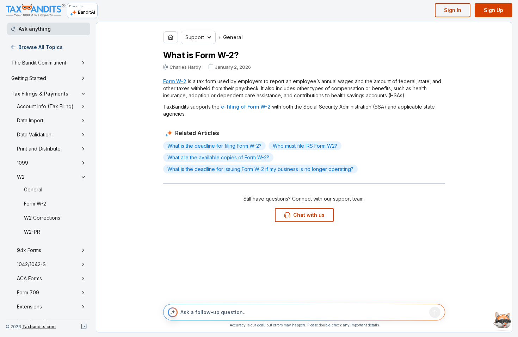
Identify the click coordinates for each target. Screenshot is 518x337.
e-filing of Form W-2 (246, 107)
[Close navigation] (84, 326)
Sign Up (493, 10)
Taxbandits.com (39, 326)
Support (194, 37)
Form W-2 (174, 81)
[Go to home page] (170, 37)
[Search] (434, 312)
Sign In (452, 10)
